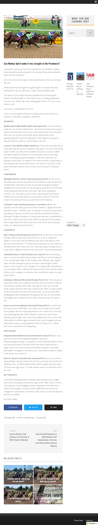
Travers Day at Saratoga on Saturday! (79, 89)
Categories (71, 222)
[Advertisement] (80, 53)
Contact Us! (89, 520)
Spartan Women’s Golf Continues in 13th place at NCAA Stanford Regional (19, 435)
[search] (90, 33)
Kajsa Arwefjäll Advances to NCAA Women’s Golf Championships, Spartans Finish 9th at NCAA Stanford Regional (46, 438)
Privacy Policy (78, 520)
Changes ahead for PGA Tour (70, 86)
